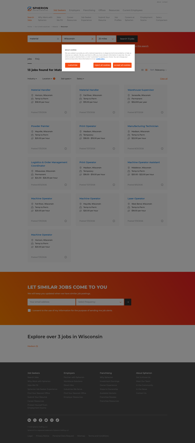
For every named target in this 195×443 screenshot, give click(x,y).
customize (72, 65)
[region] (98, 57)
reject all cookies (102, 65)
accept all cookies (122, 65)
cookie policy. (100, 59)
